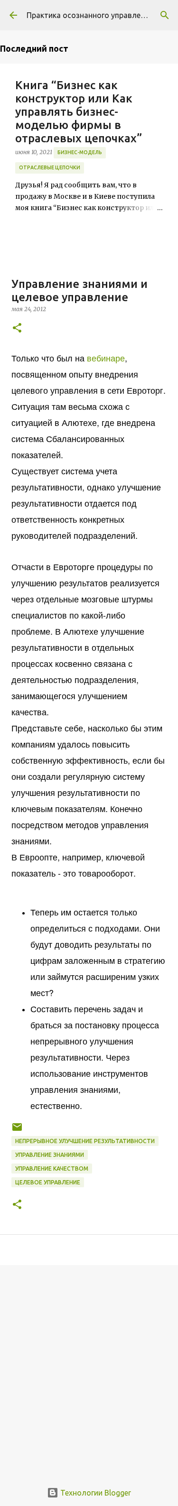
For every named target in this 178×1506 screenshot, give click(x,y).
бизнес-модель (79, 152)
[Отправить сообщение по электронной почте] (17, 1130)
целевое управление (47, 1182)
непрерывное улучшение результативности (85, 1141)
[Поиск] (164, 15)
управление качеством (51, 1168)
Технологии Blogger (94, 1492)
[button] (17, 328)
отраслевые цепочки (49, 167)
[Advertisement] (89, 1368)
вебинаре (106, 357)
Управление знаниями (49, 1155)
